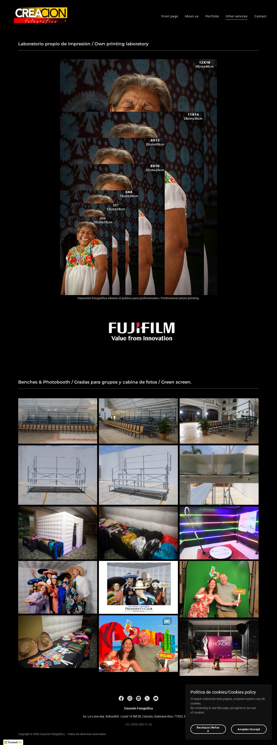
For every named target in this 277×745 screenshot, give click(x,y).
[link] (39, 16)
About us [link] (191, 16)
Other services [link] (236, 16)
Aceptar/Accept (249, 729)
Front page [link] (169, 16)
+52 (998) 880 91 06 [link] (138, 724)
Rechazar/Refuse (208, 729)
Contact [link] (260, 16)
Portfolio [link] (212, 16)
